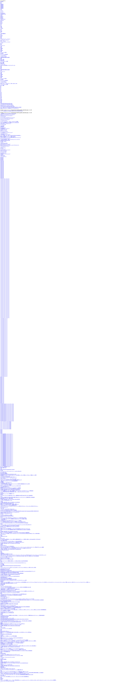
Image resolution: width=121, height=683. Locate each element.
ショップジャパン (3, 156)
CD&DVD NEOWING (4, 143)
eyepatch (1, 613)
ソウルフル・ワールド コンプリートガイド (7, 657)
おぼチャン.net (2, 19)
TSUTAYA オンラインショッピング (6, 115)
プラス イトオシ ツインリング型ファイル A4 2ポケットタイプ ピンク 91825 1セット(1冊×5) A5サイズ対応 (18, 567)
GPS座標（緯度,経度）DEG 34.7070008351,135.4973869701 (10, 502)
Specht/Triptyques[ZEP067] (4, 616)
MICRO (1, 494)
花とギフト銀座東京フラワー (5, 466)
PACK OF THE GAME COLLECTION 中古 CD (8, 590)
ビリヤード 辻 (2, 64)
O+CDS (1, 470)
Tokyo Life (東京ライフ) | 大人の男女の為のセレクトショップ (10, 137)
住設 (1, 9)
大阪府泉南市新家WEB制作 (5, 57)
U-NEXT (1, 154)
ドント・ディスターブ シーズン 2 (6, 586)
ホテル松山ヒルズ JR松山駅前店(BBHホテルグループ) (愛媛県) (11, 520)
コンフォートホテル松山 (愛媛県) (6, 484)
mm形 (1, 552)
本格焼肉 (1, 4)
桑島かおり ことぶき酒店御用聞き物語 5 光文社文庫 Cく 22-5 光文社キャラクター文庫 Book (15, 632)
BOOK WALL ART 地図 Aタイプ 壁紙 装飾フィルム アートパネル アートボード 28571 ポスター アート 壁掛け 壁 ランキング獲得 (22, 547)
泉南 (1, 51)
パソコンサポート (3, 55)
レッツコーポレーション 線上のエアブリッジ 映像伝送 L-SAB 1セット (12, 542)
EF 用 (1, 566)
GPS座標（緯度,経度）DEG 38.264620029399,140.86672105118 (10, 621)
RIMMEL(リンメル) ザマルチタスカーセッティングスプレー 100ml (11, 655)
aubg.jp (1, 35)
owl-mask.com (2, 13)
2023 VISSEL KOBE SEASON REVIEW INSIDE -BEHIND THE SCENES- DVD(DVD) (14, 619)
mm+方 (1, 516)
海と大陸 (1, 585)
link (1, 2)
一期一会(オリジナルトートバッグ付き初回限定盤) (8, 480)
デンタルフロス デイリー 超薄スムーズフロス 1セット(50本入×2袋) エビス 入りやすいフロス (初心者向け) (18, 645)
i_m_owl (1, 28)
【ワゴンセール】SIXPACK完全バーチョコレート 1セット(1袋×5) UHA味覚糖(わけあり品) (15, 587)
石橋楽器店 (2, 126)
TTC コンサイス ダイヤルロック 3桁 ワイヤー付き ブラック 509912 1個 (12, 641)
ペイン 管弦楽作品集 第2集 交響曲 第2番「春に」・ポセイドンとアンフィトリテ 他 (14, 491)
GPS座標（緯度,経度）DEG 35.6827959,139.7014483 (9, 531)
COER (1, 660)
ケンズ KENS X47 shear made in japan (6, 104)
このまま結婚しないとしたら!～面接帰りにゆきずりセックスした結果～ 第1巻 (13, 518)
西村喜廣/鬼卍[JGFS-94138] (4, 569)
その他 (1, 501)
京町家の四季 (2, 584)
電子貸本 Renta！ (3, 141)
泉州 (1, 47)
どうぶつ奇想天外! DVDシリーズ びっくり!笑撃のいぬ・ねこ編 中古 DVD (12, 521)
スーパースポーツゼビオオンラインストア (7, 117)
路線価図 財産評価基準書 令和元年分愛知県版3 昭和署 (9, 572)
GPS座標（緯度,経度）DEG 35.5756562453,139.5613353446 (10, 543)
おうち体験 (2, 564)
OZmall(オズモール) (3, 129)
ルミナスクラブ (3, 148)
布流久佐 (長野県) (3, 659)
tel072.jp (1, 17)
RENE (1, 633)
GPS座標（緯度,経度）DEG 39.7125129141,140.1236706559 (10, 499)
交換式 (1, 544)
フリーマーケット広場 (4, 61)
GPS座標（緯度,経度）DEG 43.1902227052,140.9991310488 (10, 625)
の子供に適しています (4, 617)
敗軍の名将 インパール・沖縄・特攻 (6, 498)
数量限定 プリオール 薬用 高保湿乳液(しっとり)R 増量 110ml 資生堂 (11, 642)
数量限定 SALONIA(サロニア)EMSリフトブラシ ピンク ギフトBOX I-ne (12, 623)
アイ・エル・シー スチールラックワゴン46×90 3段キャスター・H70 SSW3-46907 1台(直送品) (16, 620)
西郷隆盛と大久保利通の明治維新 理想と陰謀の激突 (9, 603)
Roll (1, 630)
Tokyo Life (2, 160)
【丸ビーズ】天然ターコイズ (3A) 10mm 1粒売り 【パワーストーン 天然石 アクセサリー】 (15, 548)
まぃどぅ (1, 12)
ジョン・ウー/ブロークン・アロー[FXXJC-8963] (8, 478)
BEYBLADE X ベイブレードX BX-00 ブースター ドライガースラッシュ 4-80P (13, 580)
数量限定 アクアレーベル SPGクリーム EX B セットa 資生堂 (10, 487)
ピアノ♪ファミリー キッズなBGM (6, 628)
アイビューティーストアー (4, 178)
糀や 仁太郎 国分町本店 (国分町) (5, 600)
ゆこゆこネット (3, 127)
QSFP (1, 647)
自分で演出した (3, 675)
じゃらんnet (2, 125)
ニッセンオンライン (3, 120)
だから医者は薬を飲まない (4, 486)
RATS (1, 652)
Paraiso (1, 523)
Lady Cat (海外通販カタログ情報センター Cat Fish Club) (9, 122)
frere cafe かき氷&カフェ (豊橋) (5, 575)
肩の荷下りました (3, 545)
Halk (1, 677)
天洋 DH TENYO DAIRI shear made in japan (7, 106)
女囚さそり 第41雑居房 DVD (5, 651)
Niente (1, 622)
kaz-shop (1, 492)
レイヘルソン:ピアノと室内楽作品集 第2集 (7, 588)
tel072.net (1, 18)
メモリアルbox (2, 627)
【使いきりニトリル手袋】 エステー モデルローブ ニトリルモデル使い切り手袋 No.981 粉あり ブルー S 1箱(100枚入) (20, 533)
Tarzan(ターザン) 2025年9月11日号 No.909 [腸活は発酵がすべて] (11, 479)
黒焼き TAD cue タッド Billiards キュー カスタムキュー (9, 108)
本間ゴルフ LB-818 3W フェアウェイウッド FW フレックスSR (10, 624)
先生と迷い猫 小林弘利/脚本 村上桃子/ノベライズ (8, 583)
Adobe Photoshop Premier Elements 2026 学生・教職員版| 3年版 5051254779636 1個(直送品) (15, 606)
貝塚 (1, 49)
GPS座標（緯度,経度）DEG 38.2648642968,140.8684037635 (10, 574)
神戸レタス (2, 377)
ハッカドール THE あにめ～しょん (6, 500)
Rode (1, 629)
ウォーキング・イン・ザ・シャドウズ (6, 611)
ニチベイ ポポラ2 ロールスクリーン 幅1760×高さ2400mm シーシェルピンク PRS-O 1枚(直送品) (16, 650)
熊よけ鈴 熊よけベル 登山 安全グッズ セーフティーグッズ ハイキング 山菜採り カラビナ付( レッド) (17, 591)
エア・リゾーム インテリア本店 (5, 421)
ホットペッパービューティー (5, 138)
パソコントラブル (3, 56)
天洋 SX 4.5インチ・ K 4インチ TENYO (7, 105)
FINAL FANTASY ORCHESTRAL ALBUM (7, 469)
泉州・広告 (2, 59)
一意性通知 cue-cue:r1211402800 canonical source (8, 113)
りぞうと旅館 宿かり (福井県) (5, 610)
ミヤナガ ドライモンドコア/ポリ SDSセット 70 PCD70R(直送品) (11, 541)
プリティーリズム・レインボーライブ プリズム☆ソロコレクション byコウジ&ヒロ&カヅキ (15, 524)
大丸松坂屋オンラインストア (5, 134)
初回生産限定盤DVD (3, 577)
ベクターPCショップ (3, 133)
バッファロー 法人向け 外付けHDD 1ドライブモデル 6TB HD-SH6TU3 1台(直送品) (14, 522)
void (1, 468)
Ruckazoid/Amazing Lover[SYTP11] (6, 570)
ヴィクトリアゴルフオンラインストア (6, 118)
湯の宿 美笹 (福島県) (3, 473)
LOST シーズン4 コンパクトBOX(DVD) (7, 546)
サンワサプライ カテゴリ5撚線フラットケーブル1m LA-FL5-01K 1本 (11, 648)
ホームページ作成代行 (4, 54)
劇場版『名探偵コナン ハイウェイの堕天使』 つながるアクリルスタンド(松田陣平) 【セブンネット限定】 (18, 640)
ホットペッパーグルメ (4, 131)
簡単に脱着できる (3, 467)
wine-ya (1, 663)
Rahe (1, 626)
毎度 (1, 58)
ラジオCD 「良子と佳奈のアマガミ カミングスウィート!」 (10, 654)
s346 (1, 25)
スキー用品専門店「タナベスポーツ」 (6, 443)
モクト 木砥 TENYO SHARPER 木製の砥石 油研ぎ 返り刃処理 (10, 107)
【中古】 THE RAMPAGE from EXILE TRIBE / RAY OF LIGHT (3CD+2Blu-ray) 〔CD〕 (14, 673)
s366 (1, 26)
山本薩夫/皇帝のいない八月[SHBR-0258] (7, 612)
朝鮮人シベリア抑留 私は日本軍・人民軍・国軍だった (9, 504)
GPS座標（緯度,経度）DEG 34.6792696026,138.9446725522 (10, 665)
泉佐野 (1, 50)
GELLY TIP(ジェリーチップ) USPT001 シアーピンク (9, 644)
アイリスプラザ (3, 116)
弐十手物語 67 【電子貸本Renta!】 (6, 482)
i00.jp (1, 36)
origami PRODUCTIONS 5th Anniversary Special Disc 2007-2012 (10, 565)
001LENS (1, 157)
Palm (1, 670)
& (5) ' (1, 561)
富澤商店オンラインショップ (5, 153)
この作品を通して (3, 519)
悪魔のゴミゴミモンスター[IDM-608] (6, 638)
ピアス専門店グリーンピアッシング (6, 132)
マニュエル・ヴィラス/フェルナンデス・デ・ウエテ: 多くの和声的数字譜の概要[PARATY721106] (16, 674)
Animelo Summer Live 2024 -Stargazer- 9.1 (7, 503)
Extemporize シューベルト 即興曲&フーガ (7, 493)
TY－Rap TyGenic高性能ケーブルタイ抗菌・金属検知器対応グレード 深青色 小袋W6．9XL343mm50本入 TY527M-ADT (20, 539)
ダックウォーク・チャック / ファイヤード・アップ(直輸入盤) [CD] (11, 669)
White (1, 535)
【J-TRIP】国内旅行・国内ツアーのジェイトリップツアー (10, 139)
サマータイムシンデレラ (4, 550)
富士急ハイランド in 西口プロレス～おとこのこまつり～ (9, 526)
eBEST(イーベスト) (3, 130)
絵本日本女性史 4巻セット (4, 631)
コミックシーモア (3, 151)
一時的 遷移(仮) (3, 33)
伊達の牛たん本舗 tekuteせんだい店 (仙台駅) (7, 608)
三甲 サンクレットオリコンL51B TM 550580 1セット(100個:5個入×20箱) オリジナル (14, 671)
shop (1, 37)
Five (1, 530)
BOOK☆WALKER (3, 150)
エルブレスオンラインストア (5, 149)
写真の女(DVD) (3, 667)
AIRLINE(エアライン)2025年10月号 (6, 664)
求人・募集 (2, 62)
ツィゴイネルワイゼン (4, 602)
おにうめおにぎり (3, 472)
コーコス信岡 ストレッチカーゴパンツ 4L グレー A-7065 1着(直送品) (11, 573)
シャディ (1, 142)
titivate (1, 429)
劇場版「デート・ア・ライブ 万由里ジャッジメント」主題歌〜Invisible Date (13, 649)
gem (1, 29)
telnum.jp (1, 16)
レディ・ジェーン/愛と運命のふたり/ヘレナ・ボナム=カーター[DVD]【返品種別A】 (14, 676)
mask (1, 31)
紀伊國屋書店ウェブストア (4, 128)
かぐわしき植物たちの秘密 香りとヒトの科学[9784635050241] (10, 607)
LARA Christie (2, 155)
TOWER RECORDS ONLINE (5, 140)
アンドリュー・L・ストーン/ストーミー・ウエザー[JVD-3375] (10, 471)
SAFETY (1, 678)
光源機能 (1, 481)
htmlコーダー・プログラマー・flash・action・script (8, 83)
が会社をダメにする (3, 536)
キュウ (1, 10)
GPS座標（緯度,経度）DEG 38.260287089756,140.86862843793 (10, 549)
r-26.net (1, 14)
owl (1, 30)
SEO (1, 44)
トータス (1, 658)
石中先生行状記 (3, 653)
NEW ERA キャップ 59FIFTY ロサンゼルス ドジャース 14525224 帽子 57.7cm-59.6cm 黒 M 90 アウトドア (17, 571)
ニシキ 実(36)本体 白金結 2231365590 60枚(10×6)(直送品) (9, 525)
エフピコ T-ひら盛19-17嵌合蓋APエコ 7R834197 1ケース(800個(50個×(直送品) (13, 517)
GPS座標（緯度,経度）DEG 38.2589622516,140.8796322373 (10, 646)
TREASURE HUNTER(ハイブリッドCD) (7, 618)
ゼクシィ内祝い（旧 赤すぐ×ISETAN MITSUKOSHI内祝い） (10, 135)
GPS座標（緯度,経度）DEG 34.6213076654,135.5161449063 (10, 601)
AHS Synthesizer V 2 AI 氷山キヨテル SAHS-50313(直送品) (10, 592)
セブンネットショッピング (4, 119)
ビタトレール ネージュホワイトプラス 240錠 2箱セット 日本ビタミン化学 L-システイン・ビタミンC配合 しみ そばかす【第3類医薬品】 (23, 609)
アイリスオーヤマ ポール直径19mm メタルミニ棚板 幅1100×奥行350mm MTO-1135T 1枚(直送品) (16, 495)
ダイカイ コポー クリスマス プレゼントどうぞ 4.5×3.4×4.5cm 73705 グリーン (13, 562)
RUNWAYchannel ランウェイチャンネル (7, 408)
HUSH (1, 679)
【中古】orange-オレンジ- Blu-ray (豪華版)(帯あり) (8, 505)
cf (0, 32)
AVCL (1, 496)
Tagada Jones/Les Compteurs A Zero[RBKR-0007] (8, 605)
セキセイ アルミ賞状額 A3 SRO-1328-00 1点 (7, 668)
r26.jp (1, 15)
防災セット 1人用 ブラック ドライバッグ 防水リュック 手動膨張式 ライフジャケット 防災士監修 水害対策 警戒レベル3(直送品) (21, 672)
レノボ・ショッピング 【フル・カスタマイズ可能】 (9, 121)
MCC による (2, 538)
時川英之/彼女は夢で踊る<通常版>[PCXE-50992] (8, 579)
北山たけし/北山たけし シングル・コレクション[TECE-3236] (10, 485)
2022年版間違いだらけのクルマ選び (6, 643)
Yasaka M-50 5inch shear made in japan (6, 103)
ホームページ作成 (3, 52)
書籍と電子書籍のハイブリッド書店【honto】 (8, 136)
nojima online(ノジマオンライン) (5, 123)
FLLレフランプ (3, 534)
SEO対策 (1, 53)
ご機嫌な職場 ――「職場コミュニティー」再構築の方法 (9, 589)
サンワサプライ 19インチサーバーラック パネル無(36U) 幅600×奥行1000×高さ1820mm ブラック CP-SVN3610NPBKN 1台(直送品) (22, 599)
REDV (1, 656)
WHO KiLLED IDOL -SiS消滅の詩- (6, 578)
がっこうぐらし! (3, 527)
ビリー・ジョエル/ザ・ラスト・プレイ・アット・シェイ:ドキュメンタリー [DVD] (14, 639)
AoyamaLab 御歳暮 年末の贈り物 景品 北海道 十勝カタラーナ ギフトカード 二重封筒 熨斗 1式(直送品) (17, 497)
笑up (1, 34)
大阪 (1, 46)
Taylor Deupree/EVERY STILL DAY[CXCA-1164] (8, 474)
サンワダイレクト (3, 152)
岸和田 (1, 48)
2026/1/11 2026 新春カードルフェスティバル (7, 65)
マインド (1, 11)
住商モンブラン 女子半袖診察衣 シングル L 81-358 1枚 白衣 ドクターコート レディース (15, 528)
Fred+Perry (2, 563)
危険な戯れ (2, 666)
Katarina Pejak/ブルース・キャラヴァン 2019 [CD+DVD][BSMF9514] (11, 637)
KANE (1, 614)
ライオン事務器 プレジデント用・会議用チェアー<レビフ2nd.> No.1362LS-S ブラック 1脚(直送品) (16, 490)
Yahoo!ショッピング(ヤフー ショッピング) (7, 114)
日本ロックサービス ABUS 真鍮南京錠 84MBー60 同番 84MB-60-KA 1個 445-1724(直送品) (15, 529)
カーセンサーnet (3, 124)
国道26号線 (2, 60)
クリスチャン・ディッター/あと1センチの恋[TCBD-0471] (10, 576)
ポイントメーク (3, 604)
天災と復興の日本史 (3, 540)
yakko (1, 27)
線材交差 (1, 581)
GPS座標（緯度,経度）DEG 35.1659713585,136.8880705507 (10, 489)
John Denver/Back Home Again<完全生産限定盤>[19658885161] (10, 488)
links (1, 66)
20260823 (1, 1)
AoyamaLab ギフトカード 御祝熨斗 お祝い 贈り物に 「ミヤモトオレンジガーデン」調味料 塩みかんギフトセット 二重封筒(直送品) (22, 615)
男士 (1, 551)
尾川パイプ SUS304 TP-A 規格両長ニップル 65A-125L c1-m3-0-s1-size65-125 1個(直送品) (14, 532)
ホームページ (2, 45)
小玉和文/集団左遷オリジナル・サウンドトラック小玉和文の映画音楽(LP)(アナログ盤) (15, 483)
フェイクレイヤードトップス (5, 568)
